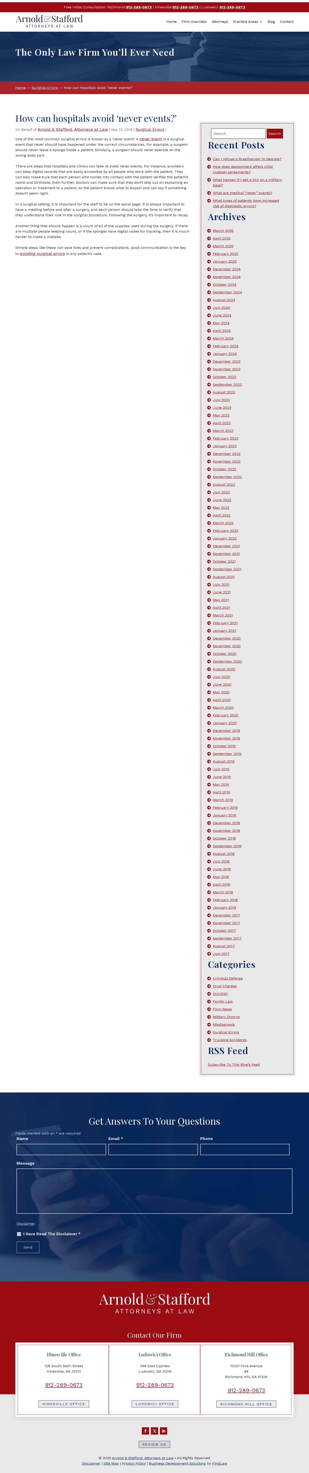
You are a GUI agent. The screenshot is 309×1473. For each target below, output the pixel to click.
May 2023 (221, 415)
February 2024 (225, 346)
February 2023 (225, 438)
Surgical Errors (149, 129)
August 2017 (224, 946)
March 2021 (223, 615)
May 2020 (221, 692)
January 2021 (224, 630)
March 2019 (223, 800)
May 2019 (221, 784)
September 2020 (227, 661)
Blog (271, 21)
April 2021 (221, 607)
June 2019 (222, 777)
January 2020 (225, 723)
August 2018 (224, 854)
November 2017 (226, 923)
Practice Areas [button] (245, 21)
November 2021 (226, 554)
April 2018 (221, 884)
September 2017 (227, 938)
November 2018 (226, 830)
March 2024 (223, 338)
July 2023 (221, 400)
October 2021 (224, 561)
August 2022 (224, 484)
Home (171, 21)
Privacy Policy (134, 1463)
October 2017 (224, 930)
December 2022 (226, 454)
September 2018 (227, 846)
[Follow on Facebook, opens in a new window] (145, 1431)
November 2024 (227, 277)
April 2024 (222, 330)
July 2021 (221, 584)
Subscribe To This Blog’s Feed (234, 1064)
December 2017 (226, 915)
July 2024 (221, 307)
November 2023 (226, 369)
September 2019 (227, 754)
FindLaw (219, 1463)
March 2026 (223, 230)
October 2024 (224, 284)
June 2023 (222, 407)
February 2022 (225, 530)
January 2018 (224, 907)
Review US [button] (154, 1444)
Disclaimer (26, 1223)
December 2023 (226, 361)
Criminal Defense (228, 978)
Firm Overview (194, 21)
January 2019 (224, 815)
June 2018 (222, 869)
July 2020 (221, 677)
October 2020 (224, 654)
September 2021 (227, 569)
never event (150, 138)
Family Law (223, 1001)
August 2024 (224, 300)
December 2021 (226, 546)
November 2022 (226, 461)
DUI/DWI (220, 994)
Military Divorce (226, 1017)
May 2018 (221, 877)
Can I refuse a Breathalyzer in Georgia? (247, 159)
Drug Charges (225, 986)
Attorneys (220, 21)
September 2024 (227, 292)
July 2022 (221, 492)
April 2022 (222, 515)
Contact (287, 21)
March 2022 (223, 523)
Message (26, 1163)
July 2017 (221, 954)
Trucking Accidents (230, 1040)
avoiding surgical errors (42, 253)
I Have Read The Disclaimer (52, 1234)
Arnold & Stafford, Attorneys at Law (73, 129)
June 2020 (222, 684)
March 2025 (223, 246)
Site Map (111, 1463)
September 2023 (227, 384)
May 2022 (221, 507)
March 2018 (223, 892)
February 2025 (225, 254)
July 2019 (221, 769)
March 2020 (223, 707)
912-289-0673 (139, 7)
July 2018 (221, 861)
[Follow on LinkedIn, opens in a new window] (163, 1431)
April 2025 (222, 238)
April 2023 (222, 423)
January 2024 (225, 354)
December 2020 (227, 638)
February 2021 (225, 623)
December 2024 (227, 269)
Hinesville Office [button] (63, 1404)
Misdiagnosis (224, 1024)
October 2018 (224, 838)
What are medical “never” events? (242, 193)
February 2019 (225, 807)
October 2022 (224, 469)
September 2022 (227, 477)
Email (115, 1138)
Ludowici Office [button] (154, 1404)
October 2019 (224, 746)
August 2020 (224, 669)
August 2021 (224, 577)
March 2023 (223, 430)
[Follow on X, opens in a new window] (154, 1431)
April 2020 (222, 700)
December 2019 (226, 730)
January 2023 (225, 446)
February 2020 (225, 715)
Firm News (222, 1009)
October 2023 (224, 377)
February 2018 (225, 900)
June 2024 (222, 315)
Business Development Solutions (177, 1463)
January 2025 (225, 261)
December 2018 (226, 823)
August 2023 (224, 392)
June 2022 (222, 500)
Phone (206, 1138)
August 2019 (224, 761)
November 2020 (227, 646)
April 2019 (221, 792)
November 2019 (226, 738)
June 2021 (222, 592)
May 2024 (221, 323)
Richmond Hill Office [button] (246, 1404)
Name (22, 1138)
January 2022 (225, 538)
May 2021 (221, 600)
